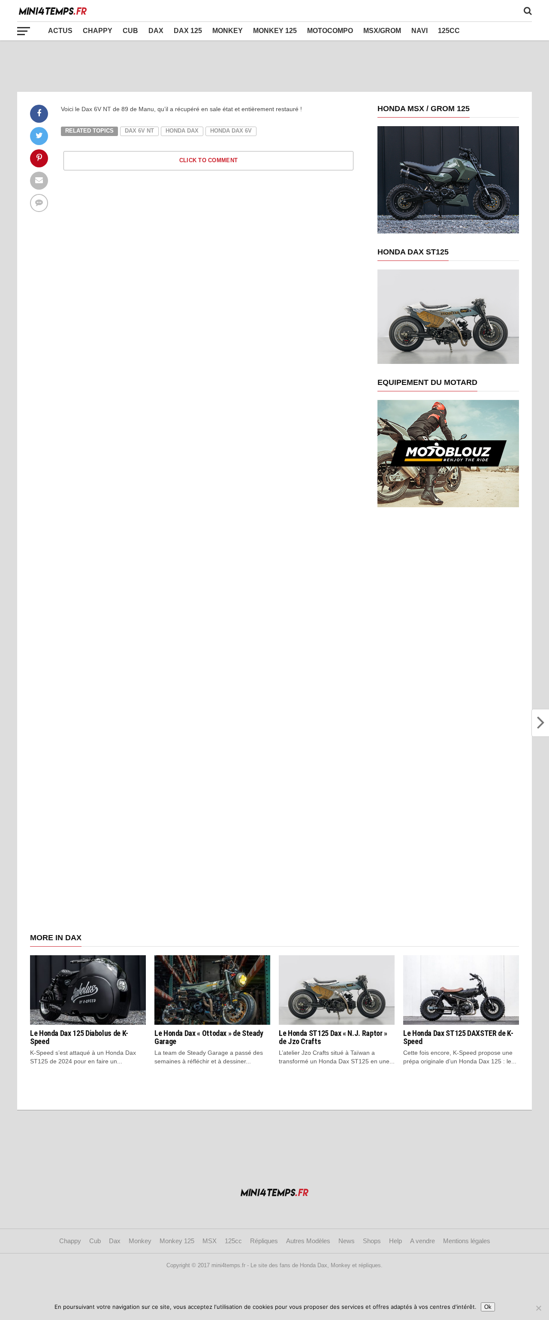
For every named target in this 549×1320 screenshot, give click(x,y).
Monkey (227, 30)
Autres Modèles (308, 1240)
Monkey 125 (275, 30)
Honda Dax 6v (231, 130)
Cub (130, 30)
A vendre (422, 1240)
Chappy (97, 30)
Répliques (264, 1240)
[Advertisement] (274, 66)
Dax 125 (188, 30)
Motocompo (330, 30)
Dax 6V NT (139, 130)
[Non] (538, 1308)
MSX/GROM (382, 30)
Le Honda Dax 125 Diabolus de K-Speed (79, 1037)
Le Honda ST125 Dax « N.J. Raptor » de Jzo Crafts (333, 1037)
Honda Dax (182, 130)
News (346, 1240)
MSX (209, 1240)
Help (395, 1240)
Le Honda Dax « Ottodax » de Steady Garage (208, 1037)
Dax (155, 30)
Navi (419, 30)
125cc (449, 30)
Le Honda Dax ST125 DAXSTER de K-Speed (458, 1037)
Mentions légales (466, 1240)
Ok (488, 1307)
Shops (372, 1240)
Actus (60, 30)
